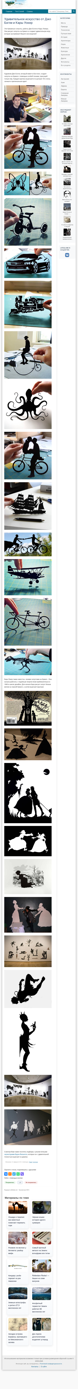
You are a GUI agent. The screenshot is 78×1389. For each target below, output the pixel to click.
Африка (64, 86)
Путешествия (66, 33)
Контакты (34, 1366)
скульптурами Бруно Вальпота (15, 1154)
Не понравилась (31, 1182)
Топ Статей (19, 11)
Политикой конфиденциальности (51, 1364)
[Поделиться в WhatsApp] (18, 1174)
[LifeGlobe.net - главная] (25, 4)
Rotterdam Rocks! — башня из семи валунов (40, 1278)
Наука (63, 44)
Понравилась (10, 1182)
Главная (9, 11)
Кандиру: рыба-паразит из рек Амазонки (14, 1278)
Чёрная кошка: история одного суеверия (38, 1220)
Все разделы (66, 65)
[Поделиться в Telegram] (14, 1174)
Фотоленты (65, 62)
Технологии (65, 30)
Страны (30, 11)
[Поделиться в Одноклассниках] (10, 1174)
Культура (35, 1162)
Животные (65, 48)
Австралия (65, 79)
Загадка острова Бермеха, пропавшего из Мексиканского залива (17, 1337)
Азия (63, 82)
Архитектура (65, 41)
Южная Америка (64, 100)
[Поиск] (74, 11)
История (64, 37)
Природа (64, 26)
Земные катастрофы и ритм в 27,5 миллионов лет (17, 1305)
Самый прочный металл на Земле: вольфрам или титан (41, 1250)
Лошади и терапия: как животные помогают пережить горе (16, 1221)
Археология (65, 55)
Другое (63, 58)
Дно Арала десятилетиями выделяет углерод (40, 1336)
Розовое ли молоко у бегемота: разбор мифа (17, 1250)
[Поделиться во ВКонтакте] (6, 1174)
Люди (30, 1162)
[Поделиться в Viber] (22, 1174)
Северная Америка (65, 94)
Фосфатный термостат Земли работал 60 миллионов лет (39, 1307)
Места (63, 23)
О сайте (44, 1366)
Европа (64, 89)
